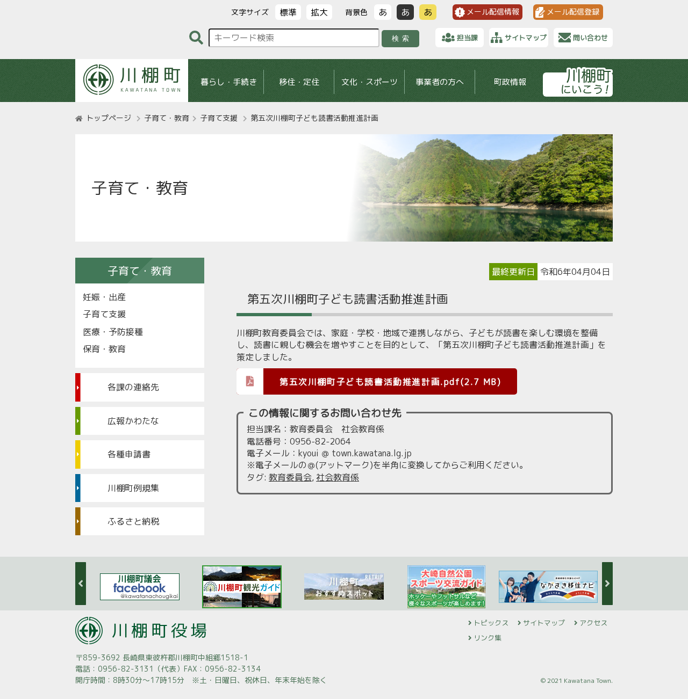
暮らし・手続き (228, 82)
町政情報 (510, 82)
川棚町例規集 (133, 488)
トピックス (491, 623)
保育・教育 (104, 349)
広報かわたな (133, 421)
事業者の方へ (439, 82)
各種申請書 (129, 454)
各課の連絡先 (133, 387)
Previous (80, 583)
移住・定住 (299, 82)
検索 (402, 38)
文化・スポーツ (369, 82)
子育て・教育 (166, 118)
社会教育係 (337, 477)
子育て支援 (219, 118)
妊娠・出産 (104, 297)
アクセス (593, 623)
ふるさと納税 (133, 521)
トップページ (108, 118)
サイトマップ (544, 623)
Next (607, 583)
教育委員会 (290, 477)
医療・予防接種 (113, 332)
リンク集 (487, 638)
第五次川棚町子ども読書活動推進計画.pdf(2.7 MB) (390, 382)
